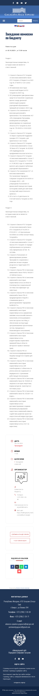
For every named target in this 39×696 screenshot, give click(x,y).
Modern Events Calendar (23, 588)
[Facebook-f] (13, 3)
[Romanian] (18, 26)
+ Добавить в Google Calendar (20, 534)
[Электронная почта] (19, 571)
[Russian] (21, 26)
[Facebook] (12, 567)
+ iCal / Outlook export (20, 540)
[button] (4, 21)
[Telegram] (17, 3)
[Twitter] (26, 3)
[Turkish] (15, 26)
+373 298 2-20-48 (22, 498)
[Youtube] (22, 3)
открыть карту (19, 682)
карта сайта (19, 663)
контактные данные (19, 596)
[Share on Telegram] (26, 567)
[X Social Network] (17, 567)
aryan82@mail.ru (22, 507)
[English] (23, 26)
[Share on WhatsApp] (22, 567)
